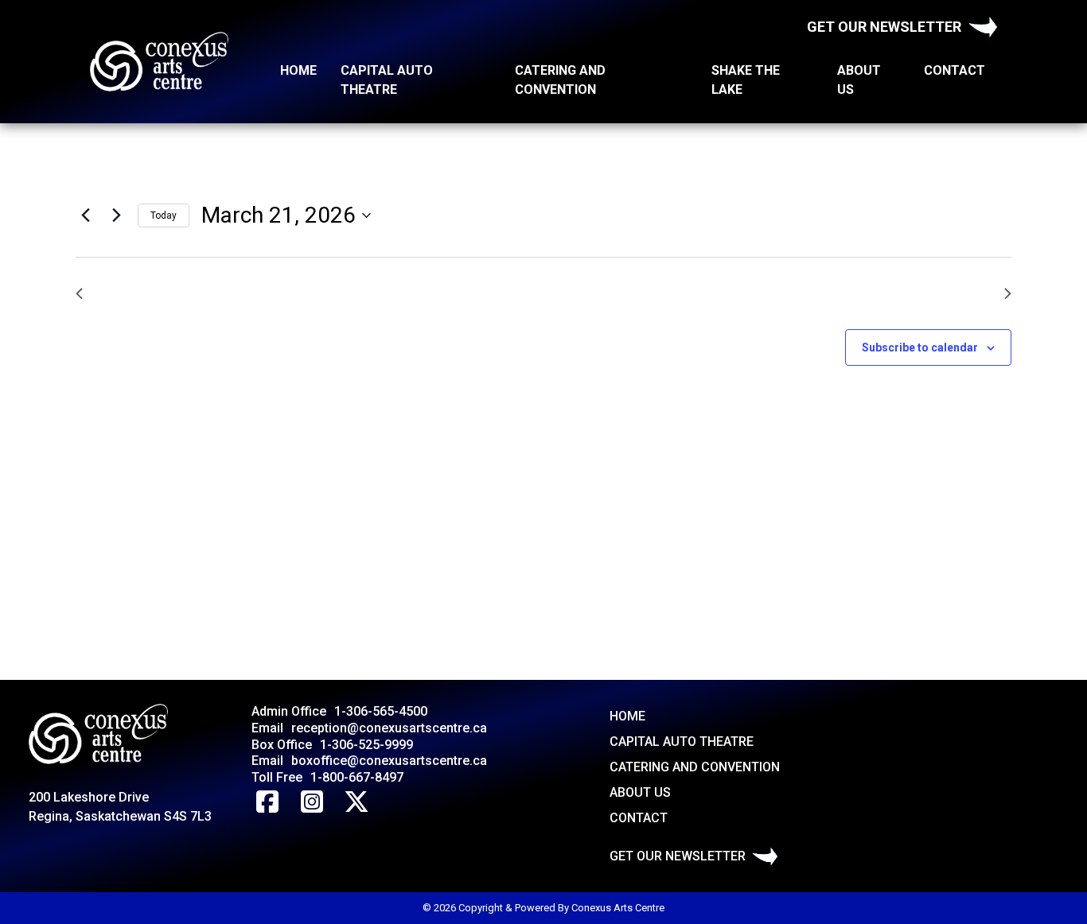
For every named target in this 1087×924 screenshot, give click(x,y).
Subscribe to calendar (920, 347)
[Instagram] (312, 802)
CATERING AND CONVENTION (560, 80)
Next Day (966, 293)
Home (298, 70)
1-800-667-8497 (356, 777)
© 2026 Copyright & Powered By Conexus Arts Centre (543, 908)
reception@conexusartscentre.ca (389, 728)
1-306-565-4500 (380, 711)
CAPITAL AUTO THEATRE (387, 80)
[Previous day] (85, 215)
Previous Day (132, 293)
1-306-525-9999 (366, 744)
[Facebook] (267, 802)
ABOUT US (859, 80)
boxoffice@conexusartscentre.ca (389, 760)
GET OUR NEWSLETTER (884, 26)
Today (163, 215)
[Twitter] (356, 802)
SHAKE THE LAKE (745, 80)
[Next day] (116, 215)
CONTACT (954, 70)
